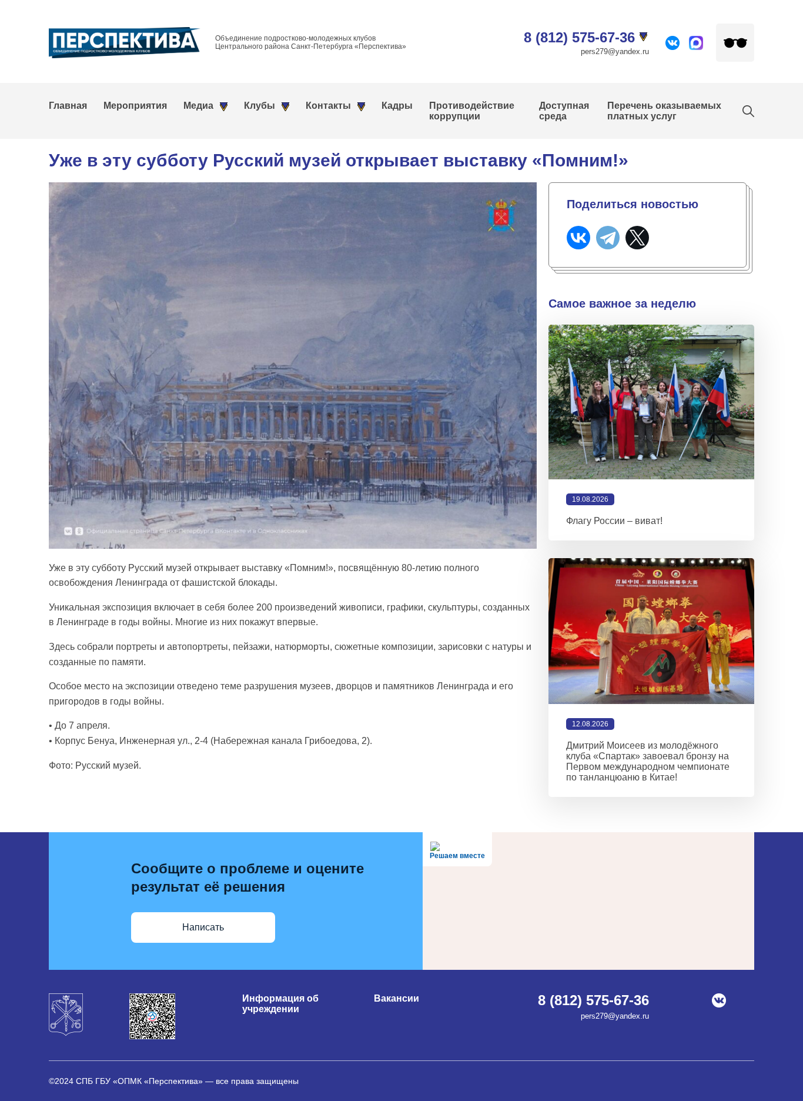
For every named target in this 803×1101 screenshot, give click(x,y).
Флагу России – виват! (614, 521)
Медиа (198, 106)
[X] (637, 237)
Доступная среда (564, 111)
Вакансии (396, 998)
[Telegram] (608, 237)
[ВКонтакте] (578, 237)
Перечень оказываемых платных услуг (664, 111)
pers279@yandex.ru (615, 51)
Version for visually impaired (735, 43)
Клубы (259, 106)
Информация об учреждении (280, 1003)
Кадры (397, 106)
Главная (68, 106)
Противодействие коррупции (471, 111)
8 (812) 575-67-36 (579, 37)
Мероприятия (135, 106)
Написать (203, 927)
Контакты (328, 106)
